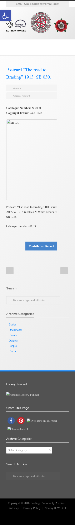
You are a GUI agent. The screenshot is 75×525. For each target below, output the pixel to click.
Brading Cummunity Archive (47, 503)
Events (13, 335)
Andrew (17, 87)
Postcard (26, 95)
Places (12, 351)
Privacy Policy (32, 508)
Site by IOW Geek (56, 508)
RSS (16, 517)
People (13, 346)
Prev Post (10, 270)
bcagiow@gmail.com (44, 3)
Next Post (64, 270)
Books (12, 324)
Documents (15, 330)
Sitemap (14, 508)
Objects (16, 95)
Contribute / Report (41, 246)
